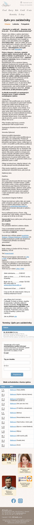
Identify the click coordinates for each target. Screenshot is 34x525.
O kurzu (7, 24)
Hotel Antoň (9, 253)
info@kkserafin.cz (21, 513)
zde (15, 316)
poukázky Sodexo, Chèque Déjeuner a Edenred (15, 236)
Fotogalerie (25, 24)
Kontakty (13, 14)
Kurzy (10, 10)
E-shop (21, 14)
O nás (29, 10)
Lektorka (16, 24)
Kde (16, 10)
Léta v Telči (20, 268)
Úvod (4, 10)
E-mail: (6, 353)
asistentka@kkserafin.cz (19, 206)
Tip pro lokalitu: (9, 359)
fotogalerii (18, 49)
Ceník (22, 10)
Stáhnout (13, 390)
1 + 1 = (6, 365)
